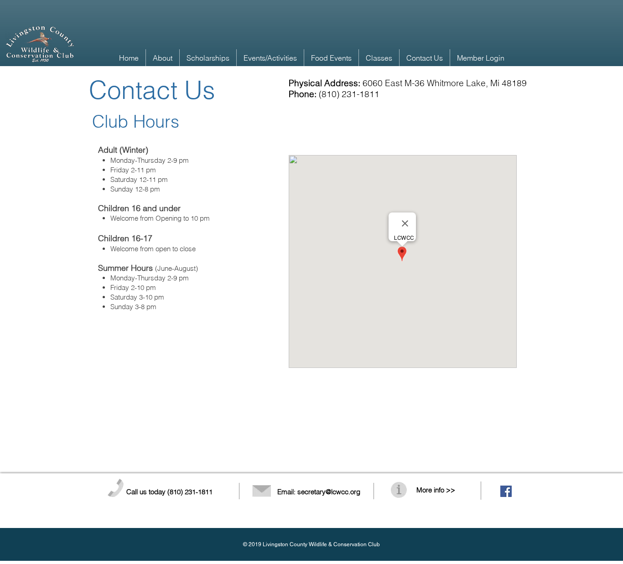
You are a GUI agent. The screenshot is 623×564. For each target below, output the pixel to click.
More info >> (435, 490)
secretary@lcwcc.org (328, 491)
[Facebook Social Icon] (506, 491)
